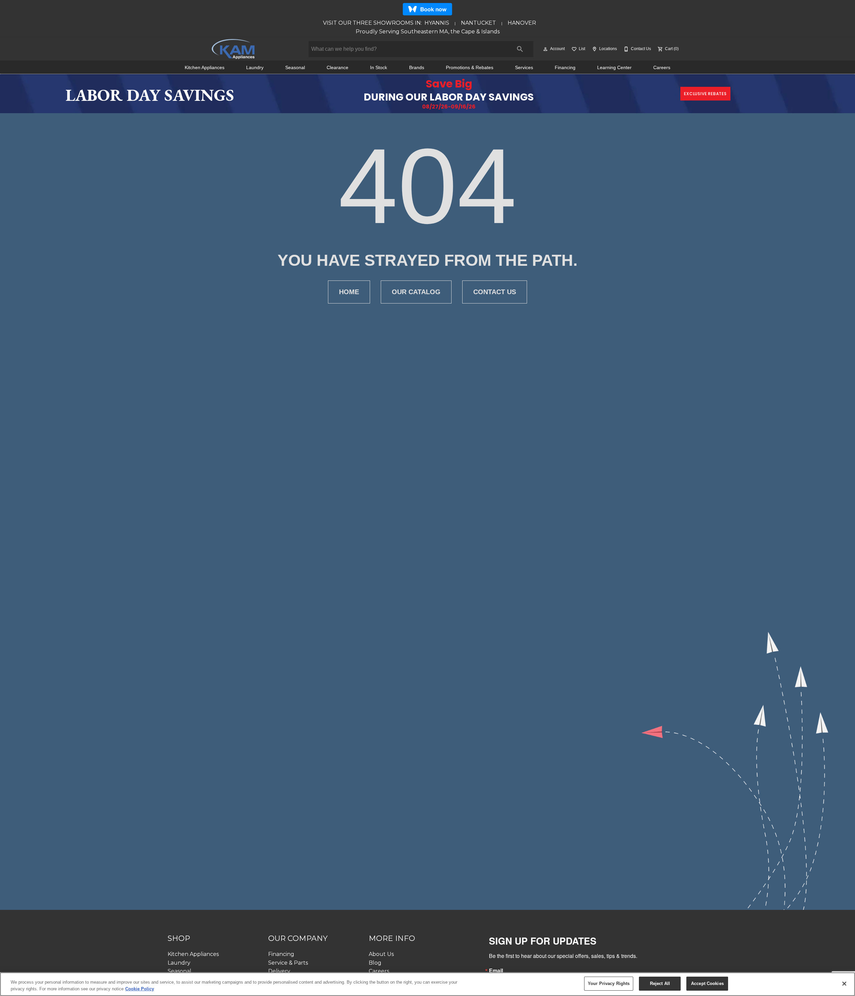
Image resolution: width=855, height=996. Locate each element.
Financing (565, 67)
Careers (661, 67)
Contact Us (494, 291)
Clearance (337, 67)
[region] (427, 984)
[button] (545, 49)
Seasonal (295, 67)
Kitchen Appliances (204, 67)
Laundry (255, 67)
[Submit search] (520, 49)
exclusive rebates (705, 93)
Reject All (660, 983)
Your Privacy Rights (609, 983)
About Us (381, 954)
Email (496, 970)
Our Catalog (416, 291)
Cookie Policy (139, 988)
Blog (375, 963)
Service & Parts (288, 963)
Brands (416, 67)
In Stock (378, 67)
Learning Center (614, 67)
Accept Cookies (707, 983)
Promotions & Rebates (469, 67)
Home (349, 291)
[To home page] (233, 49)
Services (524, 67)
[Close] (844, 983)
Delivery (279, 971)
